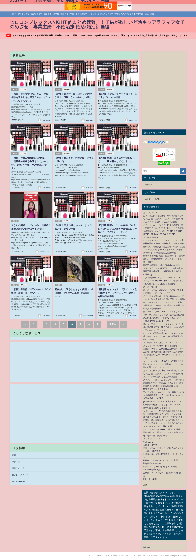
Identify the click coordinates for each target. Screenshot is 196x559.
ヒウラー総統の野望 (152, 470)
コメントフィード (20, 475)
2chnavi (146, 547)
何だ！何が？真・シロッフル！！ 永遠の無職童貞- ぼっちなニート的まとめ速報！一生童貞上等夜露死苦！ (163, 305)
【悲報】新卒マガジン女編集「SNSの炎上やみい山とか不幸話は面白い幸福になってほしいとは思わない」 (117, 228)
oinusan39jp (45, 251)
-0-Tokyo (23, 89)
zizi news (46, 120)
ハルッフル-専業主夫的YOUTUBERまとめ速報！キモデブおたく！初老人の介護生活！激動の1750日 (163, 336)
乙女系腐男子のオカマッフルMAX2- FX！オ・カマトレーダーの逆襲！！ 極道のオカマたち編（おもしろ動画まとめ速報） (163, 281)
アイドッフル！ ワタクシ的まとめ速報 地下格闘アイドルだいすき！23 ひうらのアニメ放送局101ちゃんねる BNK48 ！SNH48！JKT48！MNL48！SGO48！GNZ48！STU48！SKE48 (163, 231)
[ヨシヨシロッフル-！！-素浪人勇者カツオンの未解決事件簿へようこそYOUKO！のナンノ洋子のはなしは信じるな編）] (164, 404)
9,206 (113, 324)
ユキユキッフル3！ (151, 439)
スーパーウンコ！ (151, 287)
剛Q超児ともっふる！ (153, 463)
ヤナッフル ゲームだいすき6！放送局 (160, 467)
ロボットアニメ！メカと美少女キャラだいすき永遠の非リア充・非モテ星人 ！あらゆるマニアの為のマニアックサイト (163, 327)
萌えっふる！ (149, 442)
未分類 (15, 89)
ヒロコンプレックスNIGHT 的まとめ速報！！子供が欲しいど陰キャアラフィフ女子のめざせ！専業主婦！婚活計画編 (163, 432)
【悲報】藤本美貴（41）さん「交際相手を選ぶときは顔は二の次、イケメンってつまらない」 (30, 97)
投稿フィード (18, 468)
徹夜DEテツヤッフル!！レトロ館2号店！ (161, 460)
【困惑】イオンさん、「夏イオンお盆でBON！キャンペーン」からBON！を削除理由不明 (117, 292)
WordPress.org (19, 481)
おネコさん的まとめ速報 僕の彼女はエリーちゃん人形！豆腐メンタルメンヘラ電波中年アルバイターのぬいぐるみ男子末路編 (163, 219)
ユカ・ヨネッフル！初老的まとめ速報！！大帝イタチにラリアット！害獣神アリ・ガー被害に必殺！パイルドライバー (163, 364)
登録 (14, 455)
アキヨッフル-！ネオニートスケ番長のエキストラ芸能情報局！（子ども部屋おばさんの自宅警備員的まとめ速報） (163, 395)
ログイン (16, 462)
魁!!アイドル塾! (150, 479)
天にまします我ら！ (152, 445)
